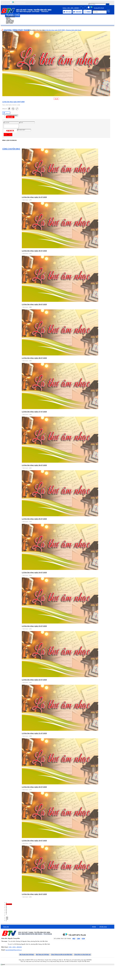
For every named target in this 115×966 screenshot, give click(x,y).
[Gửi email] (13, 108)
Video (78, 12)
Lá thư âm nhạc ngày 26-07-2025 (34, 465)
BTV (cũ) (68, 12)
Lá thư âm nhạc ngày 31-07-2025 (34, 197)
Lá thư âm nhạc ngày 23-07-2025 (34, 626)
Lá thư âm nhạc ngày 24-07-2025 (34, 572)
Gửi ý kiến (10, 117)
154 (7, 917)
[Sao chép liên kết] (17, 108)
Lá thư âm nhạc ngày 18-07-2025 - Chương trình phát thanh (63, 30)
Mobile (94, 926)
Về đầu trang (103, 926)
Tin (88, 12)
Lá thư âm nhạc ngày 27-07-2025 (34, 412)
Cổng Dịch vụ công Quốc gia (82, 954)
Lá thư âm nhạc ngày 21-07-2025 (34, 733)
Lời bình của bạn (12, 115)
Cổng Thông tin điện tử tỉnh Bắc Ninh (61, 954)
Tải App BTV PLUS (20, 2)
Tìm (107, 4)
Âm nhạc (32, 30)
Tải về (56, 98)
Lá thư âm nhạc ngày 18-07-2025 (13, 102)
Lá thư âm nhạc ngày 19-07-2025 (34, 840)
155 (7, 918)
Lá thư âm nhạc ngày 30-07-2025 (34, 251)
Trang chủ (6, 926)
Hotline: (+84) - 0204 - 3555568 (71, 8)
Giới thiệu (9, 23)
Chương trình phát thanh (17, 30)
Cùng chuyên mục (11, 149)
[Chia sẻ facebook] (9, 108)
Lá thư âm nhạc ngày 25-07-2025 (34, 519)
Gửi (8, 134)
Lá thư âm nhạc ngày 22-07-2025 (34, 680)
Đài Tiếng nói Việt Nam (42, 954)
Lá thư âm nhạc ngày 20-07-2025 (34, 787)
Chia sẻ (7, 113)
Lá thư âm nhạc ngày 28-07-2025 (34, 358)
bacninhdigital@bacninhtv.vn (13, 950)
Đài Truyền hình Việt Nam (27, 954)
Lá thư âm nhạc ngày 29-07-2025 (34, 304)
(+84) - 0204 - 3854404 (15, 947)
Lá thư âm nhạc (40, 30)
